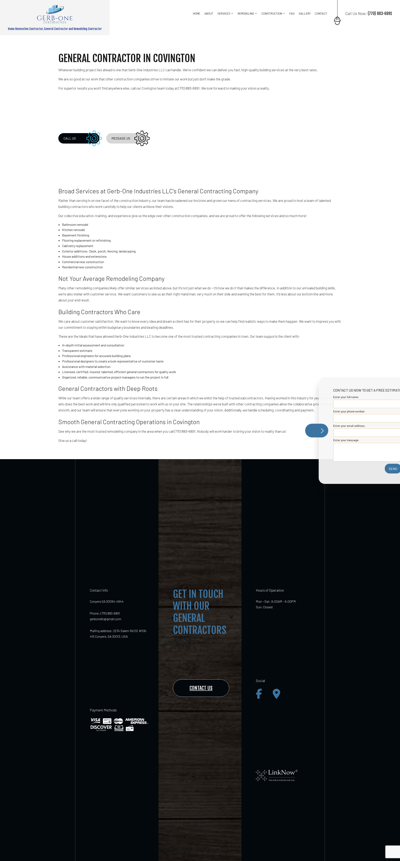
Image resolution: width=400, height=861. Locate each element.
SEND (369, 469)
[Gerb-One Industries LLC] (55, 13)
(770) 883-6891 (110, 613)
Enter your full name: (322, 397)
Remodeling (246, 13)
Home (196, 13)
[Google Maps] (276, 694)
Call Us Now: (368, 13)
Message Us (120, 138)
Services (224, 13)
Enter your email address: (325, 425)
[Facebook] (259, 694)
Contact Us (201, 688)
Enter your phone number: (325, 411)
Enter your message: (322, 440)
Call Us (70, 138)
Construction (271, 13)
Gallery (305, 13)
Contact (321, 13)
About (208, 13)
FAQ (292, 13)
